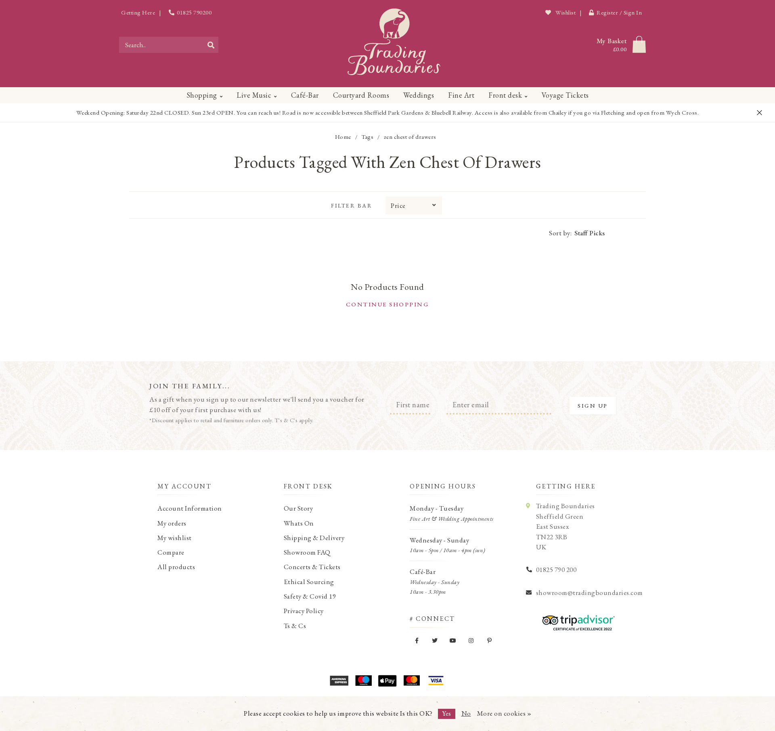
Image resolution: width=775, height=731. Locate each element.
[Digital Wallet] (387, 680)
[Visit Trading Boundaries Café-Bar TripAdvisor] (576, 620)
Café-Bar (305, 95)
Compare (170, 552)
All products (176, 566)
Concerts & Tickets (312, 566)
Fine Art (461, 95)
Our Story (298, 508)
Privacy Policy (304, 610)
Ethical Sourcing (309, 581)
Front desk (505, 95)
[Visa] (436, 680)
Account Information (189, 508)
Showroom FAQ (307, 552)
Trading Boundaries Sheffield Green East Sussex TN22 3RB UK (565, 526)
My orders (171, 523)
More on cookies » (504, 713)
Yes (446, 713)
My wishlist (174, 537)
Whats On (299, 523)
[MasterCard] (412, 680)
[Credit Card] (363, 680)
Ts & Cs (295, 625)
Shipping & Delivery (314, 537)
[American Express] (339, 680)
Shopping (201, 95)
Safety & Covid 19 (310, 596)
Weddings (418, 95)
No (466, 713)
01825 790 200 (556, 569)
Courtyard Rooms (361, 95)
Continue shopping (387, 304)
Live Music (254, 95)
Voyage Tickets (565, 95)
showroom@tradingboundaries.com (589, 592)
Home (343, 136)
